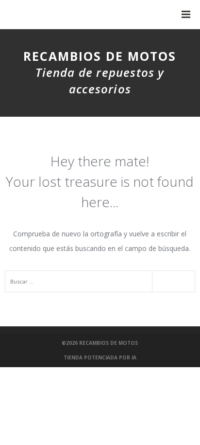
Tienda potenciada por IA (100, 357)
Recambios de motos (108, 342)
